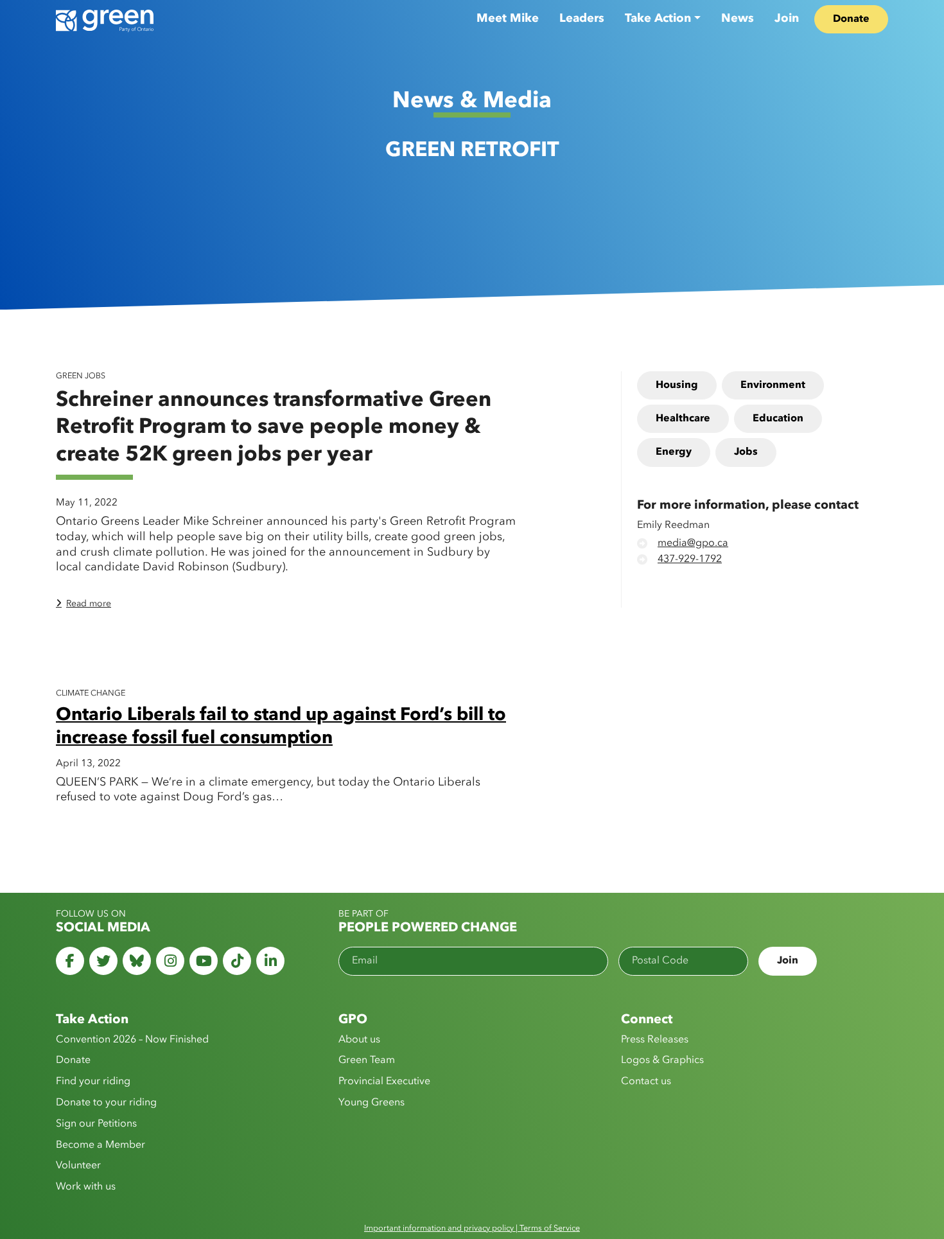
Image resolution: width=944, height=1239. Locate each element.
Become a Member (100, 1145)
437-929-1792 (690, 560)
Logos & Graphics (662, 1060)
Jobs (746, 453)
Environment (772, 385)
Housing (677, 385)
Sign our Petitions (96, 1124)
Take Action (658, 18)
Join (786, 18)
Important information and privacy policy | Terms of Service (472, 1228)
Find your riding (93, 1081)
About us (359, 1040)
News (737, 18)
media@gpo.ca (693, 544)
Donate (851, 19)
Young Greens (371, 1103)
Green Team (366, 1060)
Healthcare (683, 419)
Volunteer (78, 1166)
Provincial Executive (384, 1081)
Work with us (86, 1187)
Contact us (646, 1081)
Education (778, 419)
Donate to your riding (106, 1103)
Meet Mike (507, 18)
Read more (88, 603)
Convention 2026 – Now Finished (132, 1040)
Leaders (581, 18)
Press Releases (654, 1040)
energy (674, 453)
